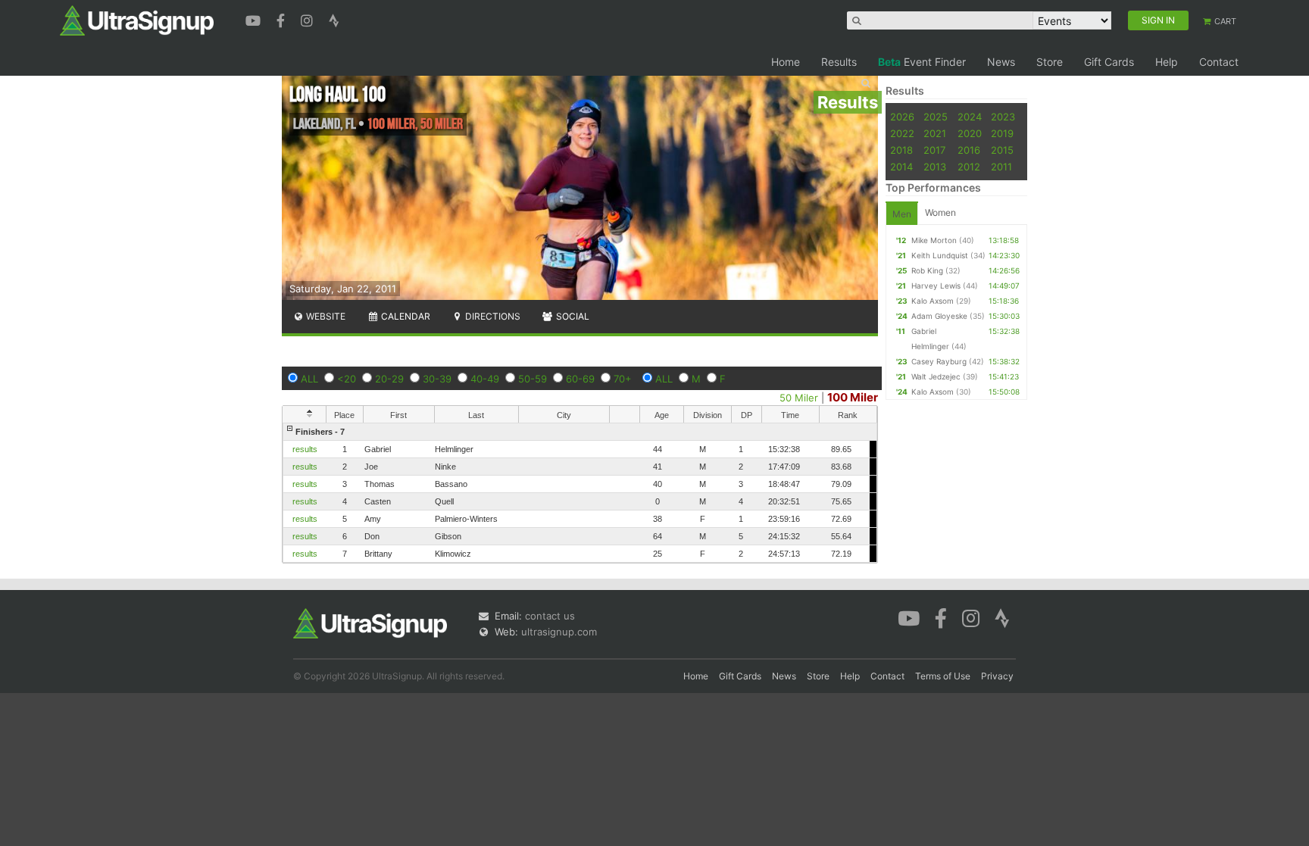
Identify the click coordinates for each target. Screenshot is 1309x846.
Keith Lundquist (939, 255)
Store (1049, 61)
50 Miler (798, 398)
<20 (346, 379)
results (304, 449)
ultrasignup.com (559, 632)
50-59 (532, 379)
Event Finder (922, 61)
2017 (934, 150)
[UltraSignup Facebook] (282, 19)
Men (901, 214)
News (1001, 61)
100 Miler (852, 397)
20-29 (389, 379)
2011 (1001, 167)
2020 (970, 133)
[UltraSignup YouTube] (254, 19)
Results (839, 61)
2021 (934, 133)
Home (785, 61)
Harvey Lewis (936, 285)
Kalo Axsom (932, 300)
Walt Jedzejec (936, 376)
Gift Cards (1109, 61)
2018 (901, 150)
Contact (1219, 61)
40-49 (484, 379)
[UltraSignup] (137, 20)
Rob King (927, 270)
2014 (901, 167)
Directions (491, 316)
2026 (902, 117)
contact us (550, 616)
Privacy (997, 676)
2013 (934, 167)
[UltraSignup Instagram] (309, 19)
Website (324, 316)
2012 (969, 167)
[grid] (580, 493)
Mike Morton (934, 240)
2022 (902, 133)
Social (571, 316)
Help (1166, 61)
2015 (1002, 150)
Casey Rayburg (939, 361)
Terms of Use (942, 676)
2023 (1003, 117)
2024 (970, 117)
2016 (969, 150)
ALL (309, 379)
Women (940, 212)
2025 (935, 117)
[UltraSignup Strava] (334, 19)
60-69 (580, 379)
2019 (1002, 133)
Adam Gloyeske (939, 315)
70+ (623, 379)
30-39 (437, 379)
